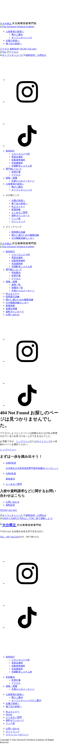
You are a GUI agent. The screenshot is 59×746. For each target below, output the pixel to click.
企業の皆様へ (12, 40)
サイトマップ (18, 221)
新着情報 (16, 209)
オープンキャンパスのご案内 (26, 700)
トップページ (23, 441)
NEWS (9, 714)
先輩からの (22, 181)
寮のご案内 (17, 34)
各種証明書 (11, 308)
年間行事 (16, 172)
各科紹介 (10, 151)
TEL (4, 52)
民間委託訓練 (18, 232)
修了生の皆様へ (14, 43)
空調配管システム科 (21, 166)
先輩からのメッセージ (22, 689)
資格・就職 (11, 178)
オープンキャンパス (21, 37)
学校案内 (16, 272)
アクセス (4, 49)
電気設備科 (17, 157)
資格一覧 (16, 284)
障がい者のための (25, 235)
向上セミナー (18, 206)
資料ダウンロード (20, 215)
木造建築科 (17, 163)
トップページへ (8, 449)
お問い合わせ (12, 314)
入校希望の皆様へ (15, 31)
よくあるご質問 (19, 212)
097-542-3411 (28, 49)
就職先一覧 (17, 287)
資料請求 (14, 49)
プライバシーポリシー (17, 734)
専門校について (14, 169)
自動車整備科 (18, 160)
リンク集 (16, 218)
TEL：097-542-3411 (9, 537)
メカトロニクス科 (20, 154)
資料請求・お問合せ (36, 55)
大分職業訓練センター (22, 238)
